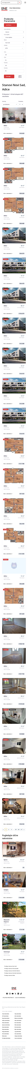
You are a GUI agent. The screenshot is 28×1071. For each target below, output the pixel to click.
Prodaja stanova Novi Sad (10, 966)
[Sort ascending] (20, 104)
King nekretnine (5, 1031)
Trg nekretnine (18, 1031)
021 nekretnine (5, 1016)
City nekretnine (18, 1013)
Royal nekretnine (5, 1018)
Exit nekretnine (18, 1027)
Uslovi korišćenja (20, 997)
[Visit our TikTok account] (21, 993)
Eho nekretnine (18, 1022)
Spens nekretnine (6, 1024)
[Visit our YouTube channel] (12, 993)
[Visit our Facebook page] (7, 993)
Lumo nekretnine (18, 1038)
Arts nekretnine (5, 1033)
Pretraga (9, 76)
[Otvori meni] (25, 2)
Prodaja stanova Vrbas (9, 975)
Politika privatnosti (8, 997)
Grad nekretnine (5, 1013)
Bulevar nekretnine (19, 1018)
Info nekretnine (18, 1016)
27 (21, 829)
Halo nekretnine (18, 1020)
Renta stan (4, 1036)
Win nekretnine (18, 1024)
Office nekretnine (6, 1020)
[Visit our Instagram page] (10, 993)
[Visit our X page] (15, 993)
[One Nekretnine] (4, 9)
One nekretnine (18, 1033)
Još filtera (10, 25)
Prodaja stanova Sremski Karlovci (12, 970)
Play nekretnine (5, 1029)
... (13, 829)
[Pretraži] (19, 2)
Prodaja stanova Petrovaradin (11, 968)
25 (16, 829)
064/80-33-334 (12, 10)
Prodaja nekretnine (6, 1038)
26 (18, 829)
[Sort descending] (22, 104)
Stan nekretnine (5, 1027)
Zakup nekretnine (18, 1036)
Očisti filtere (20, 76)
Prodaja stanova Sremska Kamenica (12, 973)
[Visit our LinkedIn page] (18, 993)
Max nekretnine (18, 1029)
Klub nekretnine (5, 1022)
